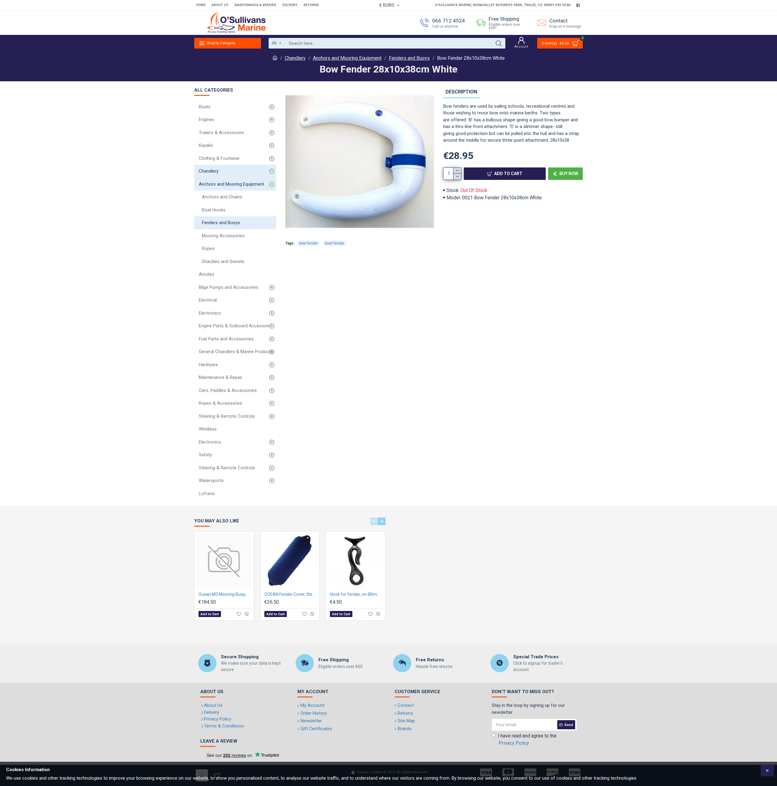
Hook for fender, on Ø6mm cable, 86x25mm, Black (357, 594)
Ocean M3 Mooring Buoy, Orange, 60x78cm (225, 594)
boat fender (334, 243)
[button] (374, 521)
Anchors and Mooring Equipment (347, 58)
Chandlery (295, 58)
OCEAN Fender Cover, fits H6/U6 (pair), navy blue (291, 594)
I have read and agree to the (527, 739)
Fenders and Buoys (409, 58)
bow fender (308, 243)
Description (461, 92)
